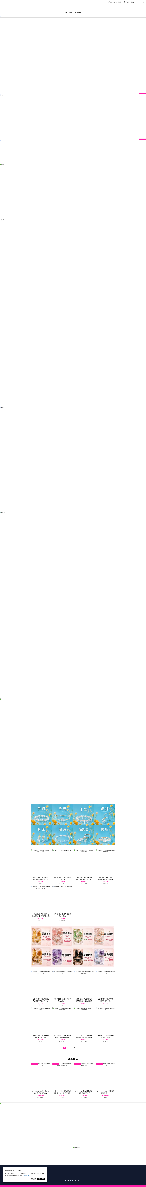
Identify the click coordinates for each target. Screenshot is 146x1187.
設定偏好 (33, 1179)
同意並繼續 (41, 1179)
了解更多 (26, 1175)
